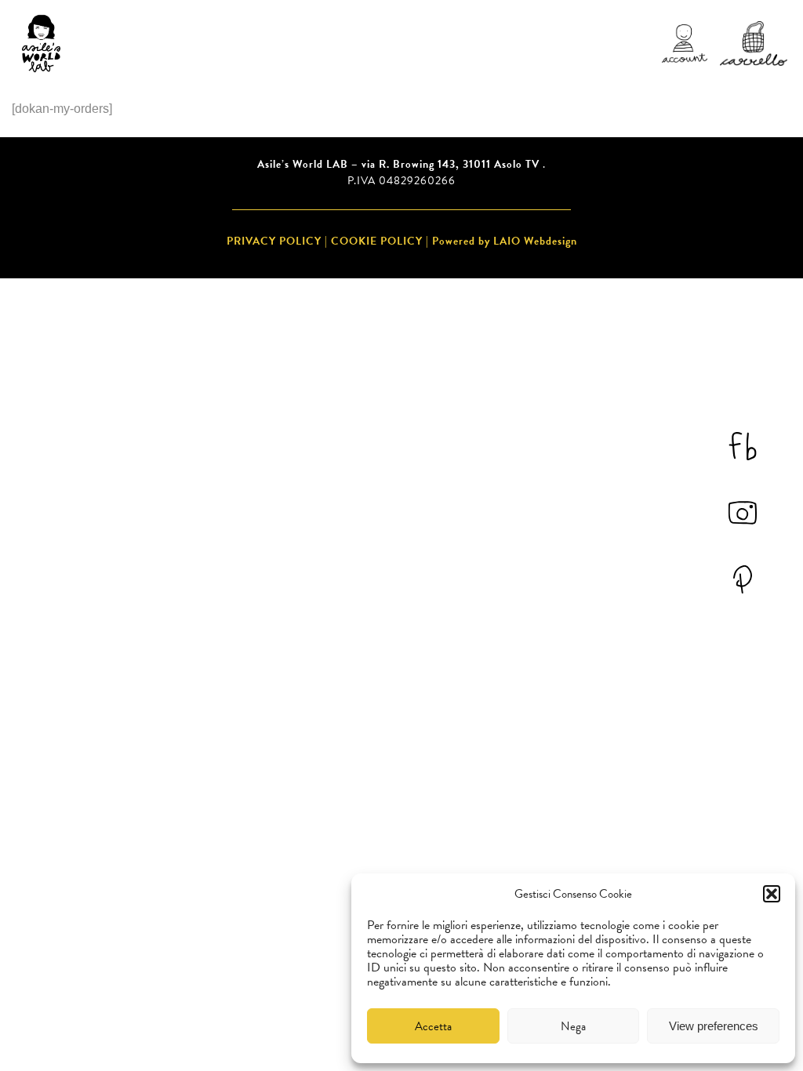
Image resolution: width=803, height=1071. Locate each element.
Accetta (433, 1026)
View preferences (713, 1026)
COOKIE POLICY (377, 241)
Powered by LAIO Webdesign (504, 241)
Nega (573, 1026)
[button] (771, 894)
